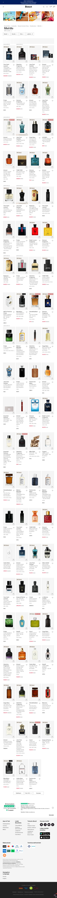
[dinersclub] (21, 846)
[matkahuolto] (29, 846)
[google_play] (45, 834)
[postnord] (33, 846)
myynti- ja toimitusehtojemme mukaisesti (11, 862)
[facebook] (41, 824)
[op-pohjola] (4, 855)
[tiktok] (52, 824)
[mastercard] (8, 846)
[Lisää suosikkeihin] (13, 64)
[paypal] (21, 851)
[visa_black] (4, 846)
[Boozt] (28, 7)
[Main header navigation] (3, 6)
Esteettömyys (20, 892)
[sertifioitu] (31, 888)
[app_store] (45, 837)
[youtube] (48, 824)
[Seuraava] (53, 2)
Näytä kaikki (51, 815)
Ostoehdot (14, 892)
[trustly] (13, 851)
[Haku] (43, 6)
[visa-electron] (17, 846)
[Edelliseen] (3, 2)
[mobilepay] (17, 851)
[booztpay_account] (8, 851)
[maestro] (13, 846)
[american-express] (4, 851)
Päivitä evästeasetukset (38, 891)
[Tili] (47, 6)
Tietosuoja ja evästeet (28, 892)
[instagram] (45, 824)
